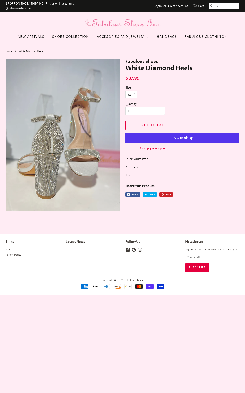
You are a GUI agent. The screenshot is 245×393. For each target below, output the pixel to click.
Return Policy (13, 254)
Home (9, 51)
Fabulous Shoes (133, 280)
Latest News (75, 242)
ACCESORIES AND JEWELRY (122, 37)
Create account (178, 6)
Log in (158, 6)
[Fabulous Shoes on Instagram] (140, 250)
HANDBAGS (167, 37)
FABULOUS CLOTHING (205, 37)
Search (9, 249)
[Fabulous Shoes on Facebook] (127, 250)
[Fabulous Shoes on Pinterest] (134, 250)
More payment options (153, 148)
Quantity (130, 104)
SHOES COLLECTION (70, 37)
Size (128, 87)
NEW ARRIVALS (31, 37)
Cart (201, 6)
